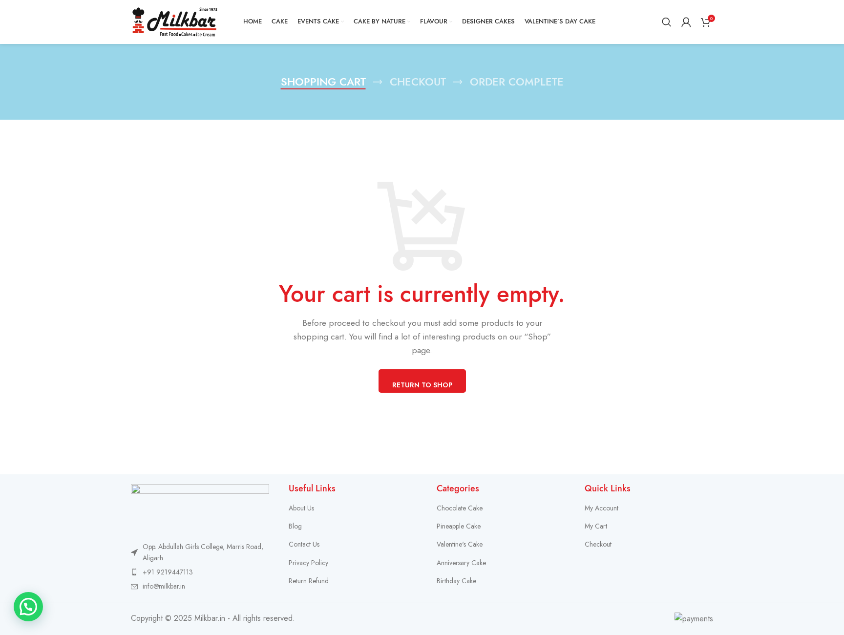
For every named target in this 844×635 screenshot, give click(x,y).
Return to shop (422, 385)
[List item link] (200, 572)
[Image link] (200, 506)
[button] (28, 606)
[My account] (686, 22)
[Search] (666, 22)
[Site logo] (175, 21)
